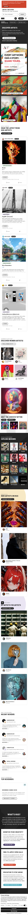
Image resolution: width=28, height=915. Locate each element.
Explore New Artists (9, 38)
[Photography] (14, 481)
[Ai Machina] (14, 626)
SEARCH (22, 14)
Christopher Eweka (8, 138)
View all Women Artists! (7, 343)
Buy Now (5, 177)
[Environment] (5, 459)
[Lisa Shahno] (21, 373)
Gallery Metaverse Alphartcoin (10, 314)
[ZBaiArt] (14, 581)
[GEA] (14, 516)
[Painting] (5, 481)
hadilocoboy (7, 236)
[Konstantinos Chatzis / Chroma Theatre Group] (14, 549)
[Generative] (5, 470)
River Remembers (7, 265)
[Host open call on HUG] (14, 109)
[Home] (2, 18)
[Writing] (23, 481)
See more (5, 226)
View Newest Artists (7, 499)
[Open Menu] (25, 18)
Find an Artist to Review (9, 798)
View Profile (10, 419)
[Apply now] (14, 59)
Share (8, 182)
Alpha (5, 285)
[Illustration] (14, 470)
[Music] (23, 470)
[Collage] (23, 448)
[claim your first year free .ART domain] (14, 85)
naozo (5, 187)
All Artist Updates (6, 133)
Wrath (4, 168)
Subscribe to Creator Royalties (11, 884)
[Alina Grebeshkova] (14, 689)
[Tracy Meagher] (7, 355)
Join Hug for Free (8, 844)
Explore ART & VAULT (6, 608)
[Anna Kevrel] (14, 657)
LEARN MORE (6, 6)
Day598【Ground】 (7, 216)
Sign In (21, 18)
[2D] (5, 448)
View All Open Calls (8, 864)
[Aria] (21, 355)
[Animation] (14, 448)
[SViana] (7, 373)
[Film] (23, 459)
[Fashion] (14, 459)
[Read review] (14, 724)
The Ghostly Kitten (11, 417)
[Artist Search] (15, 18)
